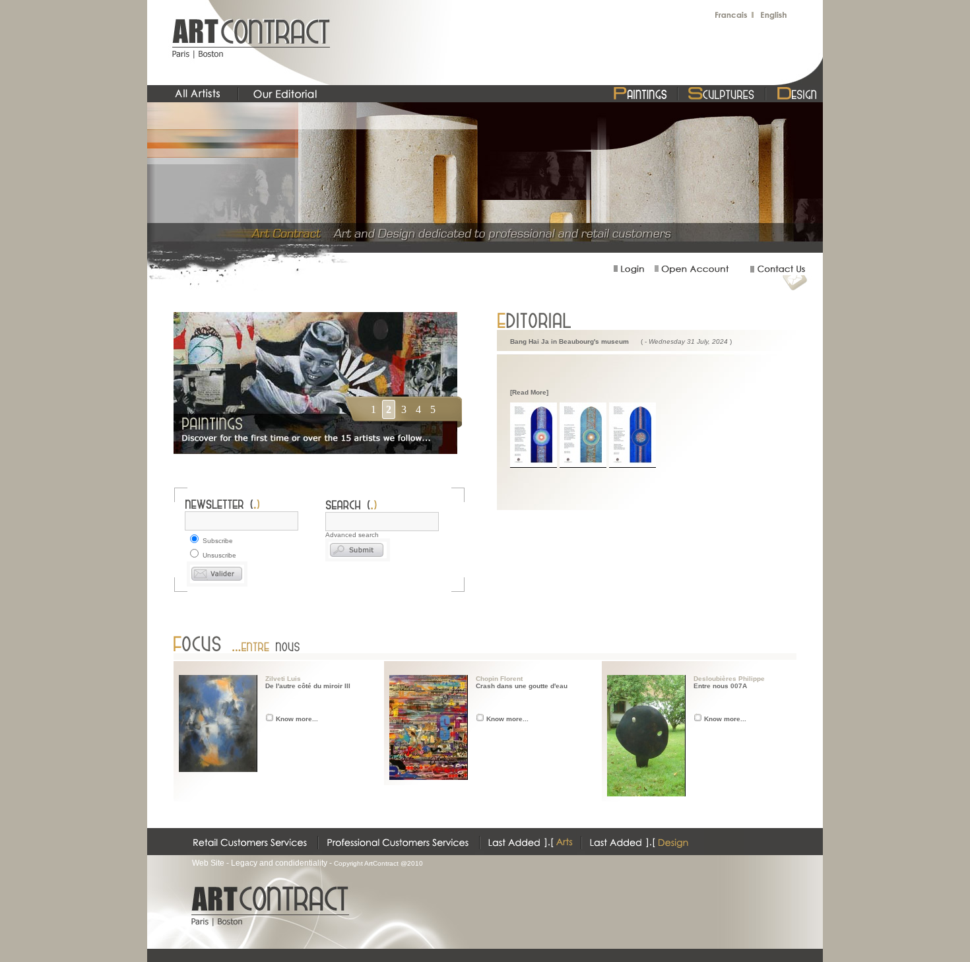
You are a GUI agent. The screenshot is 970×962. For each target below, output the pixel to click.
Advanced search (352, 534)
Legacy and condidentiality (279, 863)
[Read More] (529, 392)
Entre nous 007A (720, 685)
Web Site (208, 863)
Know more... (297, 718)
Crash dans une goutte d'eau (521, 685)
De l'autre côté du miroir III (307, 685)
